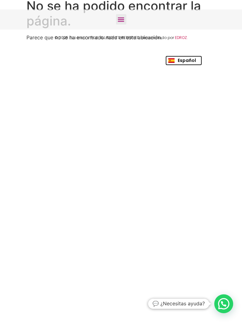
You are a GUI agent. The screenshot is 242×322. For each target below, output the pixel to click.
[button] (121, 19)
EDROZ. (181, 37)
